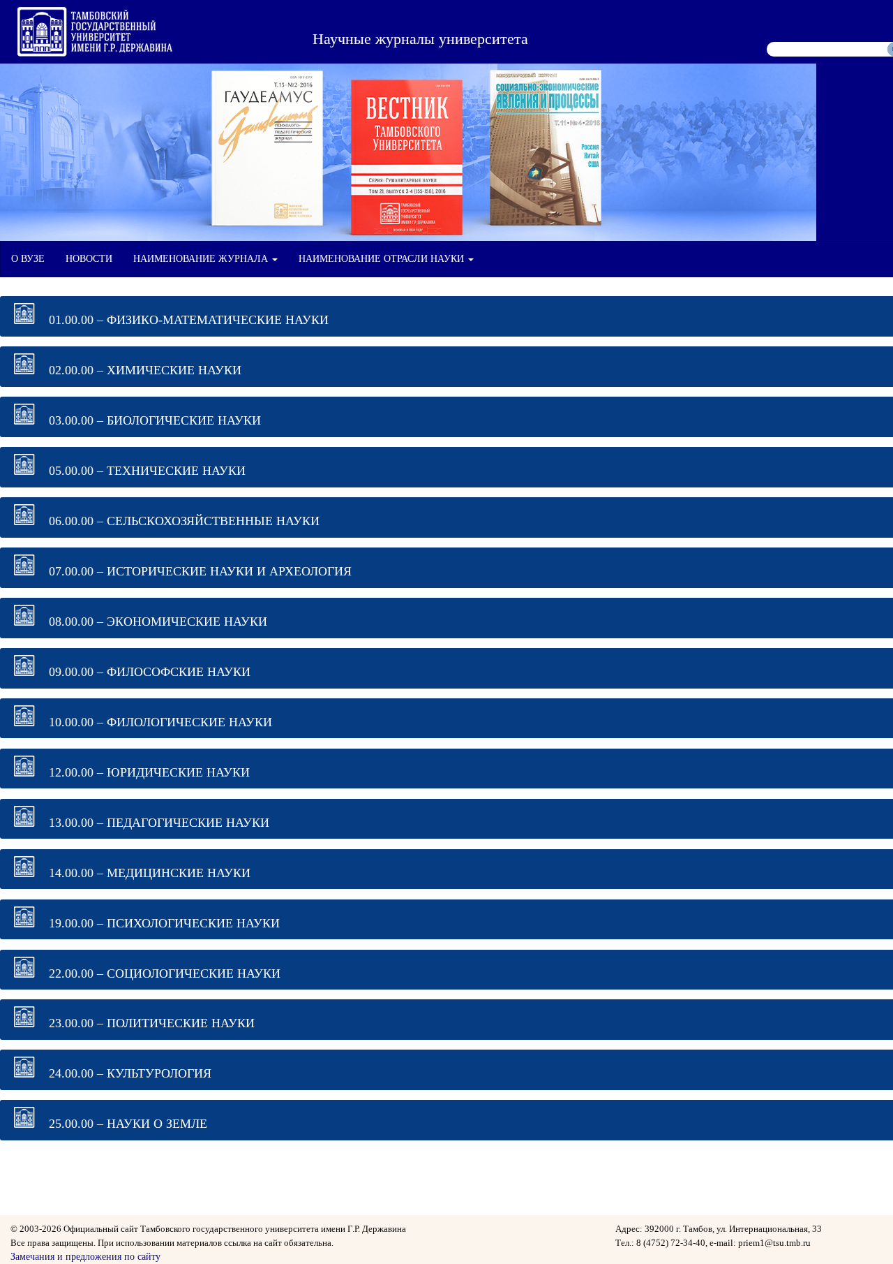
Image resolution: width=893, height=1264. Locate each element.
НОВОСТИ (89, 258)
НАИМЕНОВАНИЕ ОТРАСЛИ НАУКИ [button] (383, 258)
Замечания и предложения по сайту (85, 1256)
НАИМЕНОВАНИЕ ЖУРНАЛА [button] (202, 258)
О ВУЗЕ (28, 258)
